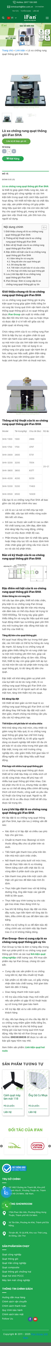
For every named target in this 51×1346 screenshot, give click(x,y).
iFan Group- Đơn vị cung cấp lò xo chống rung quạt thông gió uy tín (23, 283)
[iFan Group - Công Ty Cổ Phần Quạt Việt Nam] (30, 17)
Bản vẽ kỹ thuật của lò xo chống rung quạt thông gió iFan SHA (25, 247)
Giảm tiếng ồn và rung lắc (22, 258)
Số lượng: (6, 147)
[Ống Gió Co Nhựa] (38, 1080)
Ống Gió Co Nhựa (37, 1095)
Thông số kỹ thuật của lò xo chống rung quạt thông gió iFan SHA (23, 240)
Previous (1, 1146)
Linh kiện (20, 50)
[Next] (44, 84)
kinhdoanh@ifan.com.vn (22, 6)
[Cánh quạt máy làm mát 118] (13, 1080)
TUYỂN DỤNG (26, 11)
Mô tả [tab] (5, 174)
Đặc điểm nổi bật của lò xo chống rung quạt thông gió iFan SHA (26, 254)
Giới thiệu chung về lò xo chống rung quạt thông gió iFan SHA (24, 233)
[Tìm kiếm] (3, 17)
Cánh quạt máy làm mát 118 (12, 1096)
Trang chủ (7, 50)
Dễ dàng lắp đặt (18, 265)
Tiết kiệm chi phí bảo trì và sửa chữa (28, 268)
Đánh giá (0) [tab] (8, 179)
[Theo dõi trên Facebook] (30, 1319)
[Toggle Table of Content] (43, 227)
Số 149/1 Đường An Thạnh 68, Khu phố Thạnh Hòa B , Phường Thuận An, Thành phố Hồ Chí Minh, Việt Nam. (27, 1190)
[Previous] (6, 84)
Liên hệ (36, 11)
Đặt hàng (14, 158)
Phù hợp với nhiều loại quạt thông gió (28, 271)
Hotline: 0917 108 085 (26, 2)
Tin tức (15, 11)
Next (49, 1146)
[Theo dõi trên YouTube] (35, 1319)
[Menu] (47, 17)
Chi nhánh (39, 7)
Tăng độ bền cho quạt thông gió (25, 261)
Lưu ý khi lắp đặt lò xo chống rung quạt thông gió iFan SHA (23, 276)
